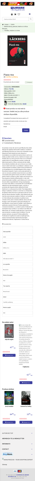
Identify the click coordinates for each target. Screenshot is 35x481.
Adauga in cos (10, 355)
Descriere (7, 138)
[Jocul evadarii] (9, 398)
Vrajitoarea (26, 367)
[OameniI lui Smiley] (26, 398)
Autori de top (7, 433)
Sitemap (4, 464)
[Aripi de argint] (9, 331)
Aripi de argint (9, 339)
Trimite (26, 130)
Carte (12, 24)
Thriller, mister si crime (12, 30)
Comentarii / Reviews (12, 143)
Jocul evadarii (9, 406)
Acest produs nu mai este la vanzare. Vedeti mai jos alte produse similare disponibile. (16, 111)
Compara (29, 82)
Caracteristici (9, 140)
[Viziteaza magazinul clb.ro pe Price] (17, 459)
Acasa (6, 24)
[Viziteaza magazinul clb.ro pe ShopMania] (7, 454)
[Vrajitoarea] (26, 344)
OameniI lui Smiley (25, 406)
